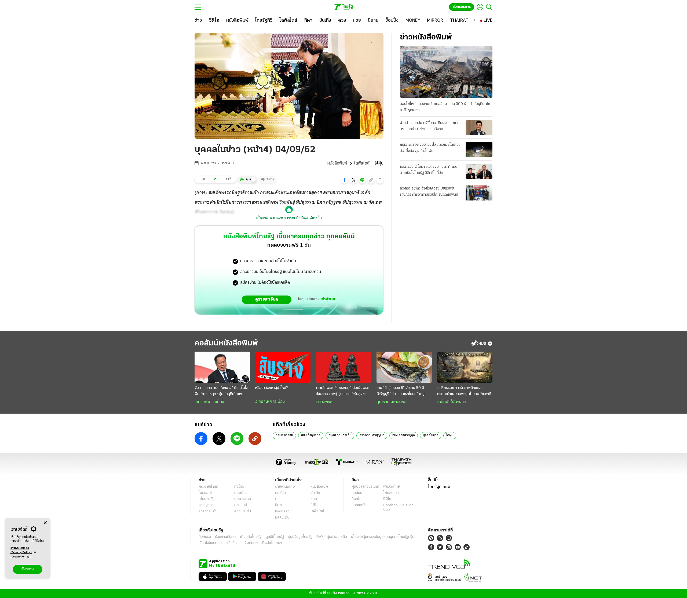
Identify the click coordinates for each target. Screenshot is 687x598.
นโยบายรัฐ (206, 499)
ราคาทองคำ (208, 511)
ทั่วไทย (239, 487)
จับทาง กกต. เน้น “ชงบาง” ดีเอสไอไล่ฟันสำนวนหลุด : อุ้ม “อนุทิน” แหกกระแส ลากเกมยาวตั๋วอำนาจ (221, 391)
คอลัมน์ (280, 493)
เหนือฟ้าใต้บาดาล (451, 402)
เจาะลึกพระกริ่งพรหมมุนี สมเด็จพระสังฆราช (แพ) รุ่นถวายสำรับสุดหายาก (342, 391)
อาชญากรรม (208, 505)
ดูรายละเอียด (266, 299)
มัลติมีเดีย (282, 518)
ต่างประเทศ (242, 499)
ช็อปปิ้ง (434, 480)
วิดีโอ (314, 505)
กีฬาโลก (358, 499)
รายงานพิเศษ (285, 487)
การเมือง (240, 493)
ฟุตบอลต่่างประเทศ (365, 487)
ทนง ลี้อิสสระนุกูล (403, 435)
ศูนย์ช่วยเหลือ (337, 537)
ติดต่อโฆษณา (272, 543)
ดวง (278, 499)
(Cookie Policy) (20, 556)
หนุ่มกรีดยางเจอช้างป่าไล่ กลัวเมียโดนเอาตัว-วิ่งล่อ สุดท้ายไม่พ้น (430, 148)
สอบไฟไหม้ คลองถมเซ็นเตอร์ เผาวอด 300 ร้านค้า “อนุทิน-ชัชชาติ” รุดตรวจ (445, 107)
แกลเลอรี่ (358, 505)
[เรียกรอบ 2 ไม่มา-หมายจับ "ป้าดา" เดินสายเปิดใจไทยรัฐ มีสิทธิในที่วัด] (479, 171)
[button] (344, 180)
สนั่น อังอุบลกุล (310, 435)
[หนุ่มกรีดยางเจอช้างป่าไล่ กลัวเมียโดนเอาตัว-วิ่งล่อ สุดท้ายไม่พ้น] (479, 149)
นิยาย (279, 505)
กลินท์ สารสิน (284, 435)
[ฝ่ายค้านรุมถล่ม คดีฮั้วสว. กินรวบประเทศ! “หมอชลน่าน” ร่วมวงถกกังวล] (479, 127)
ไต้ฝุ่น (449, 435)
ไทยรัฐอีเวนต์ (439, 487)
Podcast (282, 511)
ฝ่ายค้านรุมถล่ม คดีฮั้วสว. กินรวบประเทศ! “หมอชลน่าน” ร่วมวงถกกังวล (430, 126)
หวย (313, 499)
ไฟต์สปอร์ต (391, 493)
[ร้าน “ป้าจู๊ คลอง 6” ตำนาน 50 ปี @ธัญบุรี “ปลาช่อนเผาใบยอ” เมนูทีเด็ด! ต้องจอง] (404, 367)
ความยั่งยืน (242, 511)
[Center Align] (45, 523)
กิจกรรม (205, 537)
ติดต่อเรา (251, 543)
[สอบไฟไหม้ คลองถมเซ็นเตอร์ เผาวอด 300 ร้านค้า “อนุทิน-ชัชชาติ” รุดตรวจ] (446, 72)
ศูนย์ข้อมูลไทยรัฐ (300, 537)
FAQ (319, 537)
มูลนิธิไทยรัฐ (275, 537)
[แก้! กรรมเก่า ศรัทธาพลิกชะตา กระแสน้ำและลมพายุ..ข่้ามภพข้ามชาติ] (464, 367)
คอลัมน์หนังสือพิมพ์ (226, 343)
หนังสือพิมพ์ (337, 163)
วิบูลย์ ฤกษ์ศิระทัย (339, 435)
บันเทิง (315, 493)
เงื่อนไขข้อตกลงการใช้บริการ (219, 543)
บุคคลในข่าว (430, 435)
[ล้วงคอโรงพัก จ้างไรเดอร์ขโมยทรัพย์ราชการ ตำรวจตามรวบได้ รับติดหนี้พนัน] (479, 192)
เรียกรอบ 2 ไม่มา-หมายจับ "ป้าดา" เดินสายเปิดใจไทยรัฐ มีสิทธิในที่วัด (428, 170)
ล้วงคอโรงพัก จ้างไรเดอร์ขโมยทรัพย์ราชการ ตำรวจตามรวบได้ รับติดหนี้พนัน (429, 192)
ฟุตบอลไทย (391, 487)
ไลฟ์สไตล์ (362, 163)
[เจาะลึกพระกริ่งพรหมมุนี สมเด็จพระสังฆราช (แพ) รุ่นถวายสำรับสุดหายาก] (343, 367)
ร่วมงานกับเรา (225, 537)
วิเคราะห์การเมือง (209, 402)
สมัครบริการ (461, 7)
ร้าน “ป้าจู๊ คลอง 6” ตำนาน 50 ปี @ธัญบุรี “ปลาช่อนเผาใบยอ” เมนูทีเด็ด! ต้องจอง (401, 391)
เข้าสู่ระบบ (328, 299)
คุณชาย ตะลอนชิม (391, 402)
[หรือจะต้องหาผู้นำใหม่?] (282, 367)
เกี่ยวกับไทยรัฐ (251, 537)
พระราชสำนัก (208, 487)
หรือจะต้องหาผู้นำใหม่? (271, 388)
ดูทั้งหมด (478, 343)
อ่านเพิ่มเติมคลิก (21, 550)
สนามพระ (324, 402)
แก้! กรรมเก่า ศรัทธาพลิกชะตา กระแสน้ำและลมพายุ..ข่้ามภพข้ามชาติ (464, 391)
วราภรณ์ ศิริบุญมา (371, 435)
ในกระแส (205, 493)
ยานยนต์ (240, 505)
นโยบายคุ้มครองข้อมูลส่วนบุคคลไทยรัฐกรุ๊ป (382, 537)
